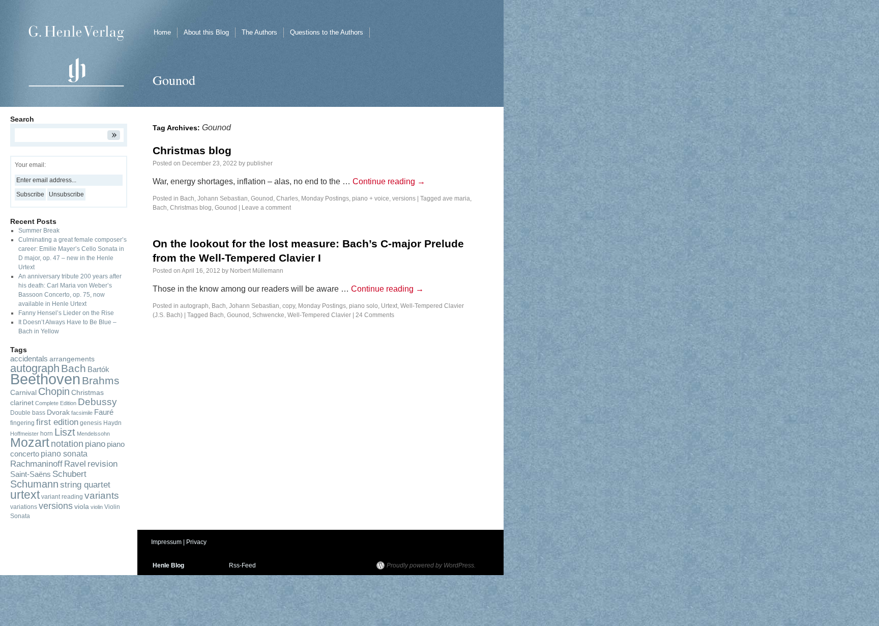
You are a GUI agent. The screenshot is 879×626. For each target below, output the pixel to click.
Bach (160, 207)
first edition (57, 422)
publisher (260, 163)
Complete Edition (55, 403)
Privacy (196, 542)
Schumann (34, 484)
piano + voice (370, 198)
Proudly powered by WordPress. (431, 565)
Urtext (389, 305)
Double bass (27, 412)
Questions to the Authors (326, 32)
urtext (25, 494)
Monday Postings (325, 198)
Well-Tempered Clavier (319, 315)
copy (288, 305)
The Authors (259, 32)
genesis (91, 422)
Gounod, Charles (274, 198)
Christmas (87, 392)
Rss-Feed (242, 565)
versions (404, 198)
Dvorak (58, 412)
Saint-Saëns (30, 474)
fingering (22, 422)
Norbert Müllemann (256, 270)
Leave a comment (266, 207)
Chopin (54, 391)
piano (95, 444)
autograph (194, 305)
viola (81, 506)
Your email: (30, 164)
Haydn (112, 422)
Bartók (98, 369)
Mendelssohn (93, 434)
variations (23, 506)
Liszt (64, 432)
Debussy (97, 401)
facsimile (82, 413)
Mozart (29, 442)
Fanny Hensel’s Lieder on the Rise (66, 313)
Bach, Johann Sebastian (214, 198)
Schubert (69, 474)
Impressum (166, 542)
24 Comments (375, 315)
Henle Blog (168, 565)
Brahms (101, 381)
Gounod (226, 207)
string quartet (85, 484)
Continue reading (389, 181)
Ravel (75, 464)
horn (46, 433)
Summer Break (39, 230)
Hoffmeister (24, 434)
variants (101, 495)
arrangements (72, 359)
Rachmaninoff (36, 464)
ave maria (456, 198)
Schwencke (268, 315)
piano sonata (64, 453)
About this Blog (206, 32)
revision (102, 464)
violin (97, 507)
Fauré (103, 412)
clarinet (22, 403)
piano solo (363, 305)
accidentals (29, 359)
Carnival (23, 392)
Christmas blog (192, 150)
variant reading (62, 496)
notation (67, 443)
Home (162, 32)
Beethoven (45, 379)
